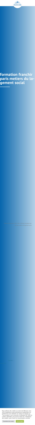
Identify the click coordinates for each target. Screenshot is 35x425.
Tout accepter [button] (20, 421)
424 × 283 (20, 223)
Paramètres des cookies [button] (8, 421)
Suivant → (11, 360)
